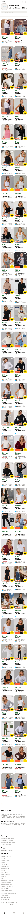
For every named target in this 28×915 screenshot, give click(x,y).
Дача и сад (3, 876)
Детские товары (5, 888)
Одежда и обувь (5, 866)
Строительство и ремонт (7, 886)
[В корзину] (12, 33)
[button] (20, 2)
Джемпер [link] (7, 247)
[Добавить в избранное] (12, 21)
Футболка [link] (7, 325)
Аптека (3, 870)
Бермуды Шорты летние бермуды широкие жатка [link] (20, 325)
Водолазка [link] (7, 39)
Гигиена (3, 862)
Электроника (4, 864)
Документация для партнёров (8, 842)
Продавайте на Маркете (7, 840)
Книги (2, 878)
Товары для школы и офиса (7, 880)
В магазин (4, 913)
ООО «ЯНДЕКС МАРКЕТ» (11, 902)
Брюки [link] (6, 508)
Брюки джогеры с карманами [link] (7, 534)
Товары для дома (5, 868)
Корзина (23, 913)
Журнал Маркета (5, 899)
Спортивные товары (6, 882)
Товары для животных (6, 884)
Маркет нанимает (5, 897)
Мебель (3, 858)
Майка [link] (19, 119)
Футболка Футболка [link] (20, 66)
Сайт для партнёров (6, 844)
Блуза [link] (19, 298)
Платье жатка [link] (6, 66)
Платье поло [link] (7, 586)
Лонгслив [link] (7, 93)
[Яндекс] (12, 904)
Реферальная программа (7, 850)
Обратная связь (5, 895)
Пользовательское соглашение (8, 893)
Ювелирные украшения (6, 890)
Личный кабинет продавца (7, 838)
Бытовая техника (5, 860)
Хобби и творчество (6, 874)
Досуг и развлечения (6, 856)
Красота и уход (4, 872)
